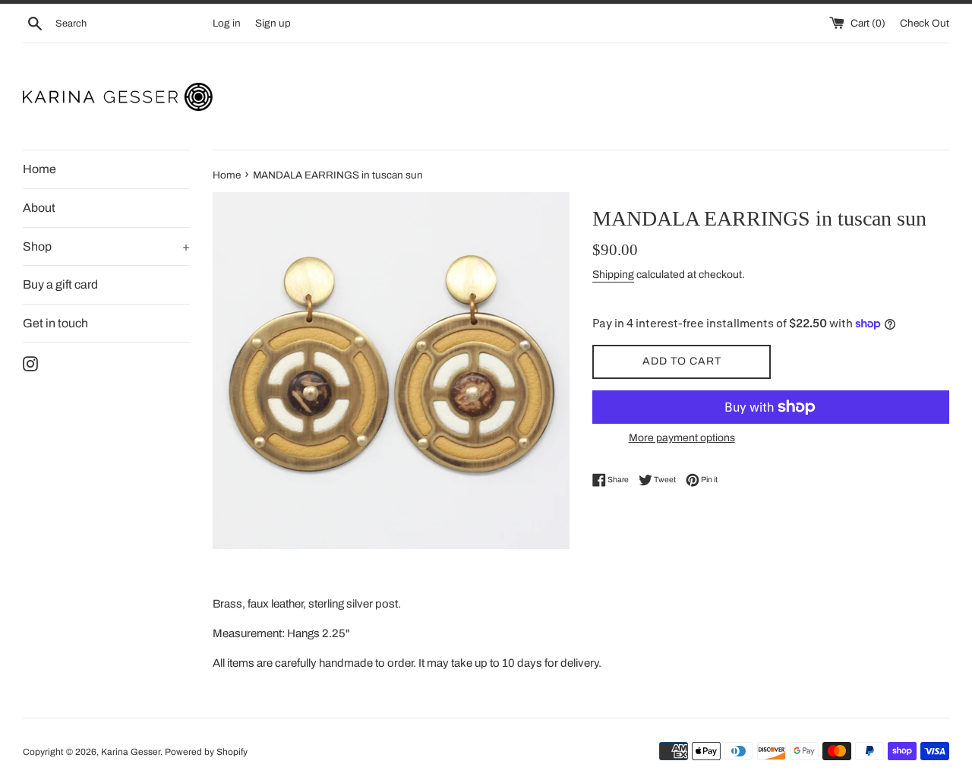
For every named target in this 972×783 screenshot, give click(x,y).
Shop (106, 246)
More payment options (682, 438)
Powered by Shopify (206, 752)
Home (39, 169)
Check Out (924, 23)
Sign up (273, 23)
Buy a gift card (60, 284)
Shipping (613, 274)
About (39, 207)
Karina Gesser (130, 752)
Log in (227, 23)
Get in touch (55, 323)
